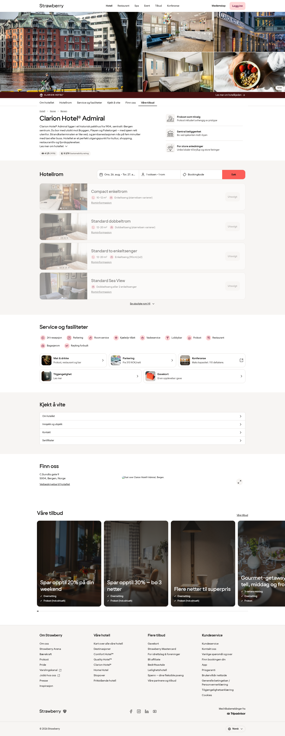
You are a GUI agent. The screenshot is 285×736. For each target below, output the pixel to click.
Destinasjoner (102, 649)
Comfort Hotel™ (103, 654)
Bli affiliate (154, 659)
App (204, 665)
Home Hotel (101, 670)
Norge (53, 111)
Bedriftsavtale (156, 665)
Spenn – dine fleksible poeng (166, 675)
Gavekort (153, 644)
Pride (43, 665)
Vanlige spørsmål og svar (217, 654)
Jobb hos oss (48, 675)
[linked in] (147, 711)
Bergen (64, 111)
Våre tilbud (147, 103)
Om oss (44, 644)
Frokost (44, 659)
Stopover (99, 675)
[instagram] (139, 711)
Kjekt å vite (113, 103)
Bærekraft (46, 654)
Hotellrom (65, 103)
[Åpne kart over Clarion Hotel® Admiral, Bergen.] (239, 482)
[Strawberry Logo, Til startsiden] (51, 6)
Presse (44, 680)
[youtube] (155, 711)
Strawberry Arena (50, 649)
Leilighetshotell (157, 670)
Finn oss (131, 103)
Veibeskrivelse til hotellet (55, 484)
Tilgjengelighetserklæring (218, 690)
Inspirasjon (46, 686)
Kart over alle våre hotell (108, 644)
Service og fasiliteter (89, 103)
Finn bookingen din (214, 659)
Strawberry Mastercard (162, 649)
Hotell (42, 111)
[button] (63, 196)
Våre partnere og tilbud (162, 680)
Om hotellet (47, 103)
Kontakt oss (209, 649)
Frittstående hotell (105, 680)
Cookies (207, 695)
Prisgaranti (208, 670)
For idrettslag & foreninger (164, 654)
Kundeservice (210, 644)
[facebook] (131, 711)
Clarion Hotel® (102, 665)
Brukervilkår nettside (214, 675)
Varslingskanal (49, 670)
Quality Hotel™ (103, 659)
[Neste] (82, 197)
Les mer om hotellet (52, 146)
